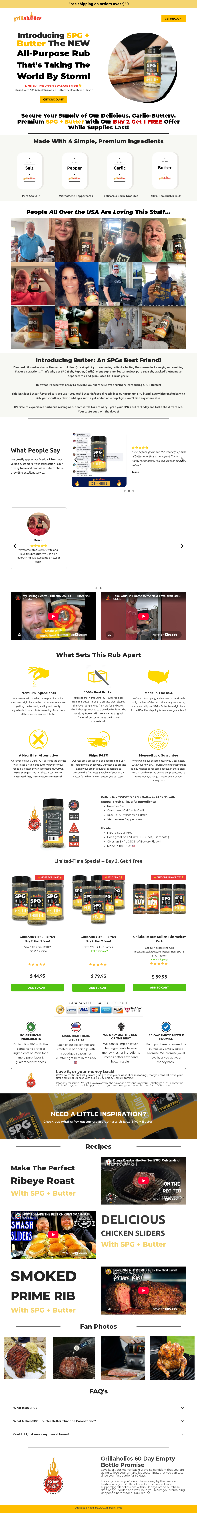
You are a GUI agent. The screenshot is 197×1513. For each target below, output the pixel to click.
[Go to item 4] (100, 588)
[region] (128, 459)
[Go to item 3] (133, 491)
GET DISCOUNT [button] (174, 18)
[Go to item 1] (124, 491)
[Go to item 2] (129, 491)
